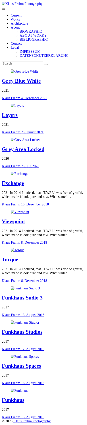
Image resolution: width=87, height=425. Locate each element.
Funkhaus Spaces (21, 366)
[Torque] (17, 250)
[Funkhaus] (19, 390)
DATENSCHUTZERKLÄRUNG (44, 55)
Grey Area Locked (23, 149)
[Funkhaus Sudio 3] (25, 288)
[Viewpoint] (20, 212)
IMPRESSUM (30, 51)
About (15, 27)
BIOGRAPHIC (31, 31)
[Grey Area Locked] (26, 140)
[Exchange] (19, 174)
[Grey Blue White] (24, 71)
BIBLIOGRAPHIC (34, 39)
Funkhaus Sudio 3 (22, 298)
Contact (16, 43)
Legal (15, 47)
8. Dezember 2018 (34, 242)
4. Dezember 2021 (34, 98)
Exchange (13, 183)
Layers (10, 115)
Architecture (19, 23)
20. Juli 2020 (30, 166)
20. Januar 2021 (32, 132)
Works (15, 19)
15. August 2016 (32, 417)
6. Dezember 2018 (34, 281)
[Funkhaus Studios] (25, 322)
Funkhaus (13, 400)
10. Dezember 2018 (35, 204)
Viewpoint (13, 221)
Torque (10, 259)
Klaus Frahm (11, 98)
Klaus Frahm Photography (32, 421)
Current (16, 15)
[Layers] (17, 105)
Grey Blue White (21, 81)
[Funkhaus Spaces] (25, 356)
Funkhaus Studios (22, 332)
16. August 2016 (32, 383)
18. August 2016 (32, 315)
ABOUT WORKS (33, 35)
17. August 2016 (32, 349)
